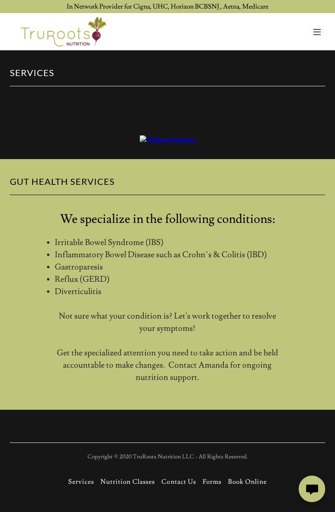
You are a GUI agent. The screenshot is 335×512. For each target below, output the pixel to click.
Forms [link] (212, 482)
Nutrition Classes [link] (127, 482)
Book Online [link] (247, 482)
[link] (62, 31)
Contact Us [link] (178, 482)
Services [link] (81, 482)
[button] (317, 32)
